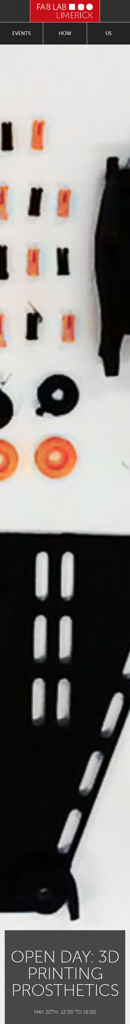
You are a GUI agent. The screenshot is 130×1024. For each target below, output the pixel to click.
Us (108, 33)
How (65, 33)
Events (21, 33)
